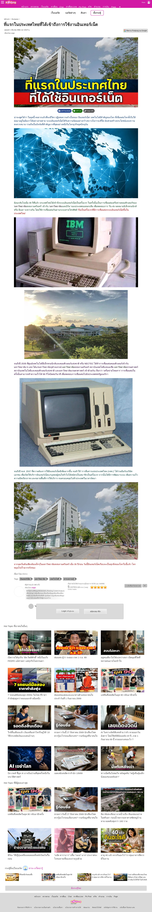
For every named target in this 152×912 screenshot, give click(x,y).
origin (13, 33)
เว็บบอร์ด (44, 7)
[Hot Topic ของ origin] (19, 596)
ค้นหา (83, 13)
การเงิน (106, 7)
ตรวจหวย (35, 7)
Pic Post (82, 7)
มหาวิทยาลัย (20, 206)
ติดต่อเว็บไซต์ (96, 907)
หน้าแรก (24, 7)
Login (68, 611)
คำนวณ (97, 7)
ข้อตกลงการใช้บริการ (24, 907)
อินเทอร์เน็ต (25, 579)
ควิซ (90, 7)
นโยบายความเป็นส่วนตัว (42, 907)
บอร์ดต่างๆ (70, 13)
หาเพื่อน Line (71, 7)
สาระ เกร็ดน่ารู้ (35, 868)
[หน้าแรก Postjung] (10, 2)
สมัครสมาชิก (95, 611)
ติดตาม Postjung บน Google (136, 30)
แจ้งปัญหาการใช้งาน (110, 907)
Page (113, 7)
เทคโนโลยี (54, 579)
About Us (86, 907)
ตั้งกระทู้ (97, 13)
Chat (61, 7)
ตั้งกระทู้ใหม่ (76, 888)
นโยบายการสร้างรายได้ (73, 907)
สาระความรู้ (69, 579)
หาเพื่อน (54, 7)
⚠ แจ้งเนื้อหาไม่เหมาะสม (133, 586)
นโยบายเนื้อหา (58, 907)
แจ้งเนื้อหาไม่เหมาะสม (127, 907)
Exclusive (15, 19)
